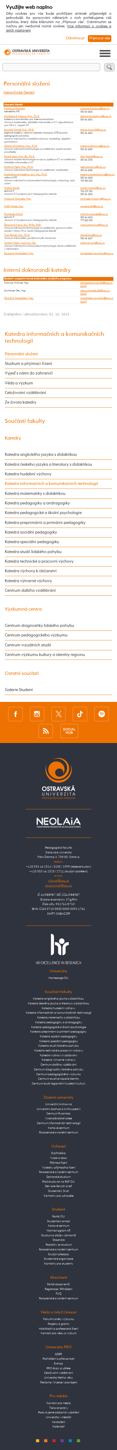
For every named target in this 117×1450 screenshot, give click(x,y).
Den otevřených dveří (58, 1186)
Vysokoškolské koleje (58, 1118)
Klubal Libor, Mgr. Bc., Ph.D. (19, 156)
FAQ (59, 1293)
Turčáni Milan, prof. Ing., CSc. (20, 243)
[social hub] (69, 731)
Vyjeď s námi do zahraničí (29, 373)
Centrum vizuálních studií (28, 645)
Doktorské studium (58, 1176)
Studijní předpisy (58, 1254)
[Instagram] (37, 714)
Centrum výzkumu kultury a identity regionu (45, 655)
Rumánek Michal (13, 214)
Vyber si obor (58, 1158)
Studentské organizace (58, 1258)
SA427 (83, 286)
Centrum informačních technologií (58, 1123)
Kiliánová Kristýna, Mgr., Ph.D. (21, 146)
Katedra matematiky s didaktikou (35, 494)
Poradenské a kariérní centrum (58, 1132)
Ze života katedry (20, 402)
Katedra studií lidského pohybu (33, 552)
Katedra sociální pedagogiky (31, 532)
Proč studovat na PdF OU (58, 1181)
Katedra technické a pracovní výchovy (39, 561)
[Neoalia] (58, 822)
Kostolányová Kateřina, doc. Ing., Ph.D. (25, 174)
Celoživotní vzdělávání (25, 393)
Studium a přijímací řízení (28, 364)
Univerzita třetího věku (58, 1377)
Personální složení (21, 354)
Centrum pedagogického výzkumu (36, 635)
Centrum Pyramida (58, 1113)
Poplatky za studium (59, 1244)
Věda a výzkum (19, 383)
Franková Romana (14, 108)
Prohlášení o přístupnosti (58, 1358)
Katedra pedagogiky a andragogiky (37, 503)
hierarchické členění (19, 93)
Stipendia (58, 1239)
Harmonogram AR (58, 1230)
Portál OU (58, 1216)
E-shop (58, 1363)
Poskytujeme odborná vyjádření (58, 1412)
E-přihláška (58, 1153)
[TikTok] (80, 714)
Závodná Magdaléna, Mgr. (19, 253)
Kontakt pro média (58, 1403)
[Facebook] (15, 714)
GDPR (58, 1354)
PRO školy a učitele (58, 1368)
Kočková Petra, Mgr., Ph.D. (18, 167)
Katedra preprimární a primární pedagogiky (45, 523)
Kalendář (58, 1426)
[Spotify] (101, 714)
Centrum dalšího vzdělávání (30, 590)
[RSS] (45, 731)
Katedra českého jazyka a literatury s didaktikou (48, 464)
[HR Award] (58, 948)
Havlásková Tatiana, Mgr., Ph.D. (22, 116)
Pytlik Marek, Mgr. (14, 206)
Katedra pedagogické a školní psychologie (43, 513)
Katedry (13, 438)
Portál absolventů (58, 1284)
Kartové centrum (58, 1128)
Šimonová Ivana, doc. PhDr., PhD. (22, 225)
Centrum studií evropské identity (58, 1078)
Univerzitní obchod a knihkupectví (58, 1109)
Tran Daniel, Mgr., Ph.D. (17, 235)
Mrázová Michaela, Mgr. (17, 199)
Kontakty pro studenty (58, 1263)
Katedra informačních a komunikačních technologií (51, 484)
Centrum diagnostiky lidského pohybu (39, 626)
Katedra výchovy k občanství (31, 571)
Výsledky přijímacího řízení (58, 1167)
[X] (58, 714)
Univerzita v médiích (58, 1417)
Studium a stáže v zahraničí (58, 1235)
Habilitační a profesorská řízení (58, 1328)
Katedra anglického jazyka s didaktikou (41, 455)
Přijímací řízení (58, 1162)
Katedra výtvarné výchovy (28, 581)
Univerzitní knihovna (58, 1104)
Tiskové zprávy (58, 1407)
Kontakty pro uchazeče (59, 1195)
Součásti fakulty (25, 421)
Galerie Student (19, 690)
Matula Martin (12, 188)
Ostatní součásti (22, 673)
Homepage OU (58, 977)
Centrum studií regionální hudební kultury (59, 1083)
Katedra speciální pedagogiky (32, 542)
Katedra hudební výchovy (28, 474)
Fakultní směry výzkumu (58, 1319)
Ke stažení (58, 1422)
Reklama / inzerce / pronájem (58, 1382)
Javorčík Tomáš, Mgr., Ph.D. (19, 130)
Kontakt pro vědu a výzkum (58, 1333)
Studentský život (58, 1191)
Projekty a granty (59, 1323)
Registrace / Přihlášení (58, 1289)
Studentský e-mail (58, 1221)
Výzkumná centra (23, 609)
